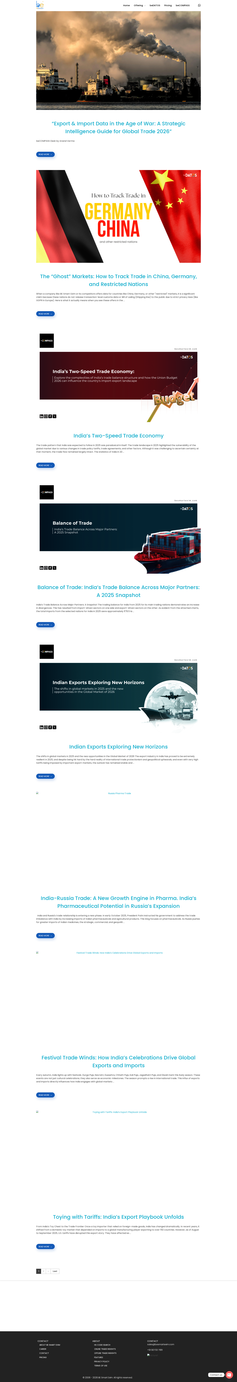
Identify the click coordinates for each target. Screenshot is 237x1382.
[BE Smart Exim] (40, 5)
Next (48, 1271)
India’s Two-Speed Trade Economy (119, 435)
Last (55, 1271)
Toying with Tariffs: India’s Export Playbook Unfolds (118, 1217)
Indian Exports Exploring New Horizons (118, 746)
